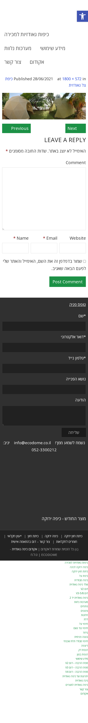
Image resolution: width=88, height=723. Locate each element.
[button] (82, 16)
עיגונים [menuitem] (84, 611)
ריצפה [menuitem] (84, 645)
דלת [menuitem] (86, 619)
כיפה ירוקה (51, 536)
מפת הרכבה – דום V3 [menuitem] (76, 667)
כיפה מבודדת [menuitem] (81, 580)
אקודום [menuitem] (84, 693)
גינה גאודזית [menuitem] (81, 680)
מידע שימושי (52, 48)
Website (78, 238)
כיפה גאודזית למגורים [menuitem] (77, 685)
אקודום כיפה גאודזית (24, 549)
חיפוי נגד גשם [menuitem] (80, 628)
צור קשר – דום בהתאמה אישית (30, 541)
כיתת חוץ (33, 536)
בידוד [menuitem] (85, 632)
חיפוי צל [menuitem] (83, 624)
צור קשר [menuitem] (83, 689)
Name (21, 238)
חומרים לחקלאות (66, 541)
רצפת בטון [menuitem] (82, 654)
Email (50, 238)
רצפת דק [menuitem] (83, 650)
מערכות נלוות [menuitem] (81, 602)
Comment (76, 162)
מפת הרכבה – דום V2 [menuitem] (76, 663)
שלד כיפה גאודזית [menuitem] (78, 584)
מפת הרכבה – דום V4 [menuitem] (76, 672)
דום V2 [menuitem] (84, 589)
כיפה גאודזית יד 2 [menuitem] (79, 598)
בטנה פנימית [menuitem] (81, 637)
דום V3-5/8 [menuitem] (82, 593)
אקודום (37, 61)
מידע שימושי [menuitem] (82, 659)
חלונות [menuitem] (84, 615)
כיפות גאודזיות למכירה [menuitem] (76, 562)
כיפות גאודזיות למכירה (26, 34)
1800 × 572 (71, 78)
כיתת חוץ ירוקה (73, 536)
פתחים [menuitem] (84, 606)
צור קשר (12, 61)
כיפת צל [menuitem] (83, 576)
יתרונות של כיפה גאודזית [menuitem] (75, 676)
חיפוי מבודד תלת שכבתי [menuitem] (75, 641)
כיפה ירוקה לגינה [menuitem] (79, 567)
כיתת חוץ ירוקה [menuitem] (80, 571)
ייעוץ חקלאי (14, 536)
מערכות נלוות (17, 48)
